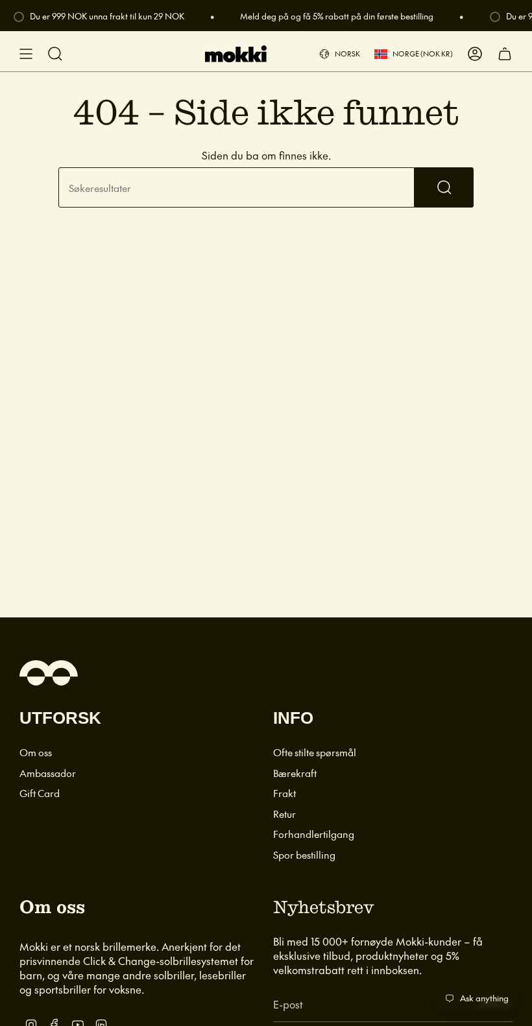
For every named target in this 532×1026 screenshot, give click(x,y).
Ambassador (47, 773)
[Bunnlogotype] (48, 673)
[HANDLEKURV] (505, 54)
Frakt (284, 793)
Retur (284, 813)
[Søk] (444, 187)
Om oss (35, 752)
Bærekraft (295, 773)
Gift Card (39, 793)
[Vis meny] (26, 54)
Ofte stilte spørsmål (314, 752)
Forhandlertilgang (313, 834)
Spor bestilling (304, 854)
